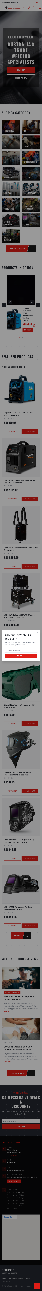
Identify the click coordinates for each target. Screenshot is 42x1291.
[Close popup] (38, 632)
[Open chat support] (37, 1286)
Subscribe (21, 656)
